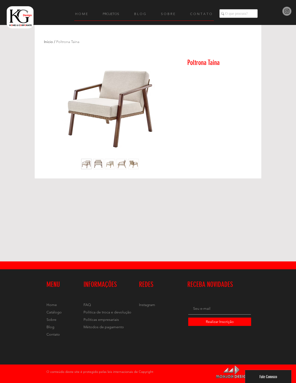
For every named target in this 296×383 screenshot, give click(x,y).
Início (48, 42)
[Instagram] (286, 11)
